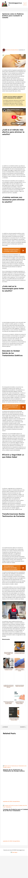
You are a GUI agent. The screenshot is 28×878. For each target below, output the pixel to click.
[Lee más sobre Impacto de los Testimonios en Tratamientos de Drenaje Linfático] (15, 766)
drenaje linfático (16, 801)
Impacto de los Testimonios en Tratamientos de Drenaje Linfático (14, 770)
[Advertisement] (14, 34)
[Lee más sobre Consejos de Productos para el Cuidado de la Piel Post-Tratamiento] (15, 806)
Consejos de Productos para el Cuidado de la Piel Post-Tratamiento (15, 810)
